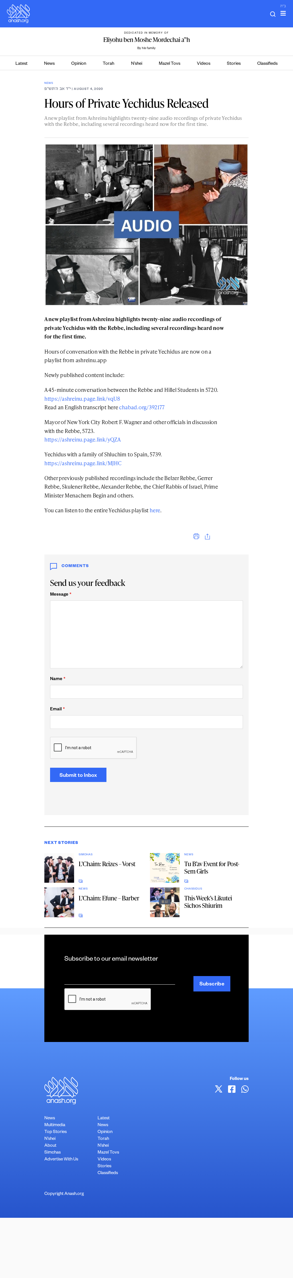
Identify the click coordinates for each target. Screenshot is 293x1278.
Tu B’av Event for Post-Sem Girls (211, 867)
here (155, 510)
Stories (234, 64)
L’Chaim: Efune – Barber (109, 898)
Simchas (85, 854)
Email (57, 709)
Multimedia (54, 1125)
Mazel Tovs (169, 64)
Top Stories (55, 1132)
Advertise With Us (61, 1159)
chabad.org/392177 (141, 407)
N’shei (136, 64)
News (49, 64)
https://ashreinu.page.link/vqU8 (82, 398)
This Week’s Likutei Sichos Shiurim (208, 902)
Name (57, 679)
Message (60, 594)
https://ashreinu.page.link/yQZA (82, 439)
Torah (108, 64)
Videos (203, 64)
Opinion (78, 64)
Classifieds (267, 64)
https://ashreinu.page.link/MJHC (83, 463)
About (50, 1146)
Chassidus (193, 889)
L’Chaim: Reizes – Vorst (107, 863)
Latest (21, 64)
